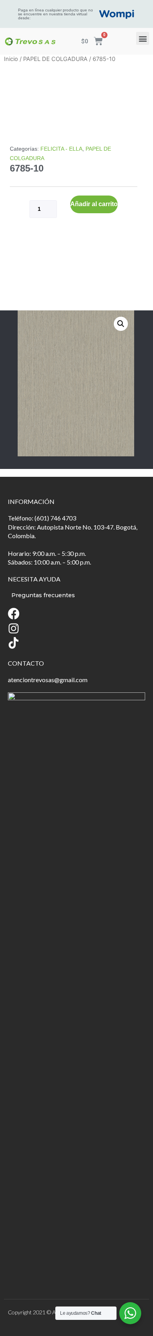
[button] (142, 38)
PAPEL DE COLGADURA (55, 59)
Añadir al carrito (94, 204)
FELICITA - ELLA (61, 149)
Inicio (11, 59)
